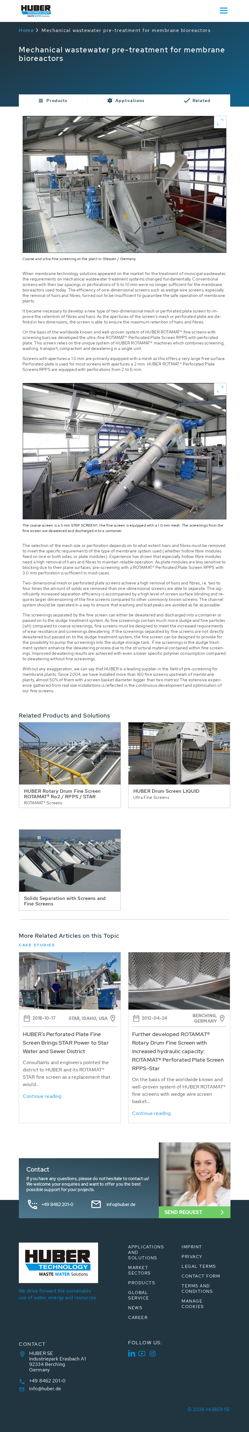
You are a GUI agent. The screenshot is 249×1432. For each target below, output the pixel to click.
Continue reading (42, 1096)
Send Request (183, 1212)
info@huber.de (121, 1204)
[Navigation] (223, 10)
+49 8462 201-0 (57, 1204)
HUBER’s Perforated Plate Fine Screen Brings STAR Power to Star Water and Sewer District (66, 1043)
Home (26, 30)
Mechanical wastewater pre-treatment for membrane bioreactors (126, 30)
